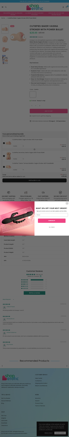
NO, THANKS (52, 227)
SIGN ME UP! (51, 220)
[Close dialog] (67, 203)
